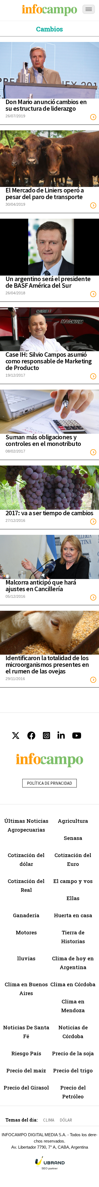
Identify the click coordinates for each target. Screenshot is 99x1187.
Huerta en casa (73, 915)
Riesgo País (26, 1053)
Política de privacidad (49, 783)
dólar (66, 1120)
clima (48, 1120)
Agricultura (73, 820)
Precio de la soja (73, 1053)
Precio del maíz (26, 1070)
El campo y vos (73, 880)
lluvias (26, 958)
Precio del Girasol (26, 1087)
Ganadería (26, 915)
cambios (49, 29)
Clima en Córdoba (72, 984)
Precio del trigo (73, 1070)
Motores (26, 932)
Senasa (73, 837)
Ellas (73, 898)
